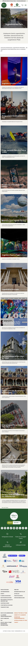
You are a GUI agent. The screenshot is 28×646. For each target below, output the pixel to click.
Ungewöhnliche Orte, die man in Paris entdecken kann (13, 391)
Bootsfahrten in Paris (6, 597)
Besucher (16, 522)
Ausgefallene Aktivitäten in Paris (11, 83)
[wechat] (17, 528)
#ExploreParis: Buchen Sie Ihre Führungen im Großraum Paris (11, 323)
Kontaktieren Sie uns (19, 597)
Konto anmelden (5, 618)
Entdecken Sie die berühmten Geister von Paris (13, 460)
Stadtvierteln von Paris (7, 605)
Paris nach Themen (5, 507)
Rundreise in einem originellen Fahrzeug (14, 221)
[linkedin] (8, 528)
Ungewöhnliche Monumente (10, 289)
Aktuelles (16, 593)
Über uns (16, 589)
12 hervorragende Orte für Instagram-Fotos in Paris (13, 426)
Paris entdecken (5, 589)
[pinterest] (14, 528)
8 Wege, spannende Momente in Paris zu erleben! (14, 151)
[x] (26, 528)
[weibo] (23, 528)
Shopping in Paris (5, 603)
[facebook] (2, 528)
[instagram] (5, 528)
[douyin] (20, 528)
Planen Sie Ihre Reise (6, 595)
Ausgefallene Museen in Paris (10, 255)
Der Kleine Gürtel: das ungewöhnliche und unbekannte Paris (13, 495)
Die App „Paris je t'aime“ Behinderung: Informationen (6, 624)
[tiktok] (11, 528)
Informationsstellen (19, 591)
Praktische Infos (18, 595)
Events (2, 593)
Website (10, 522)
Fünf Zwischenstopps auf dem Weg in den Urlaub (13, 357)
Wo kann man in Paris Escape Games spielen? (13, 185)
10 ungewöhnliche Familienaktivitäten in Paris (13, 117)
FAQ (1, 620)
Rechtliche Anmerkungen (7, 612)
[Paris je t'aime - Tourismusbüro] (4, 5)
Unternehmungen (5, 591)
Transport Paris (5, 607)
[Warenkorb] (22, 5)
